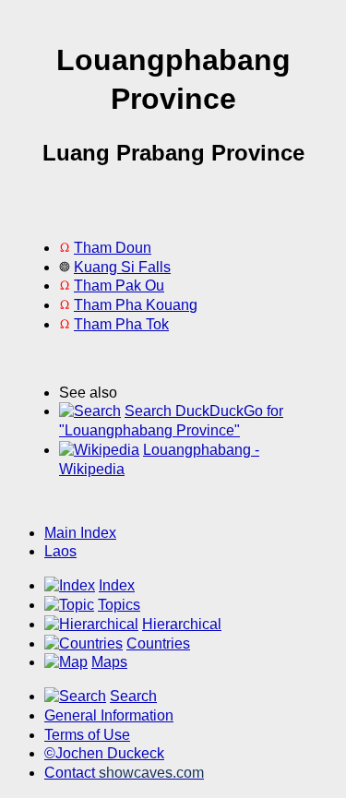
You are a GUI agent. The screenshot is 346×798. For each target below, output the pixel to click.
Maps (109, 662)
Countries (158, 643)
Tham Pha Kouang (135, 305)
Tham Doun (112, 248)
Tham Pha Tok (121, 324)
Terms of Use (87, 735)
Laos (60, 551)
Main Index (80, 533)
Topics (119, 605)
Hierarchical (181, 624)
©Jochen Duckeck (104, 753)
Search (133, 696)
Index (117, 585)
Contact (124, 772)
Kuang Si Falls (122, 267)
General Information (108, 715)
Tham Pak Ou (119, 285)
